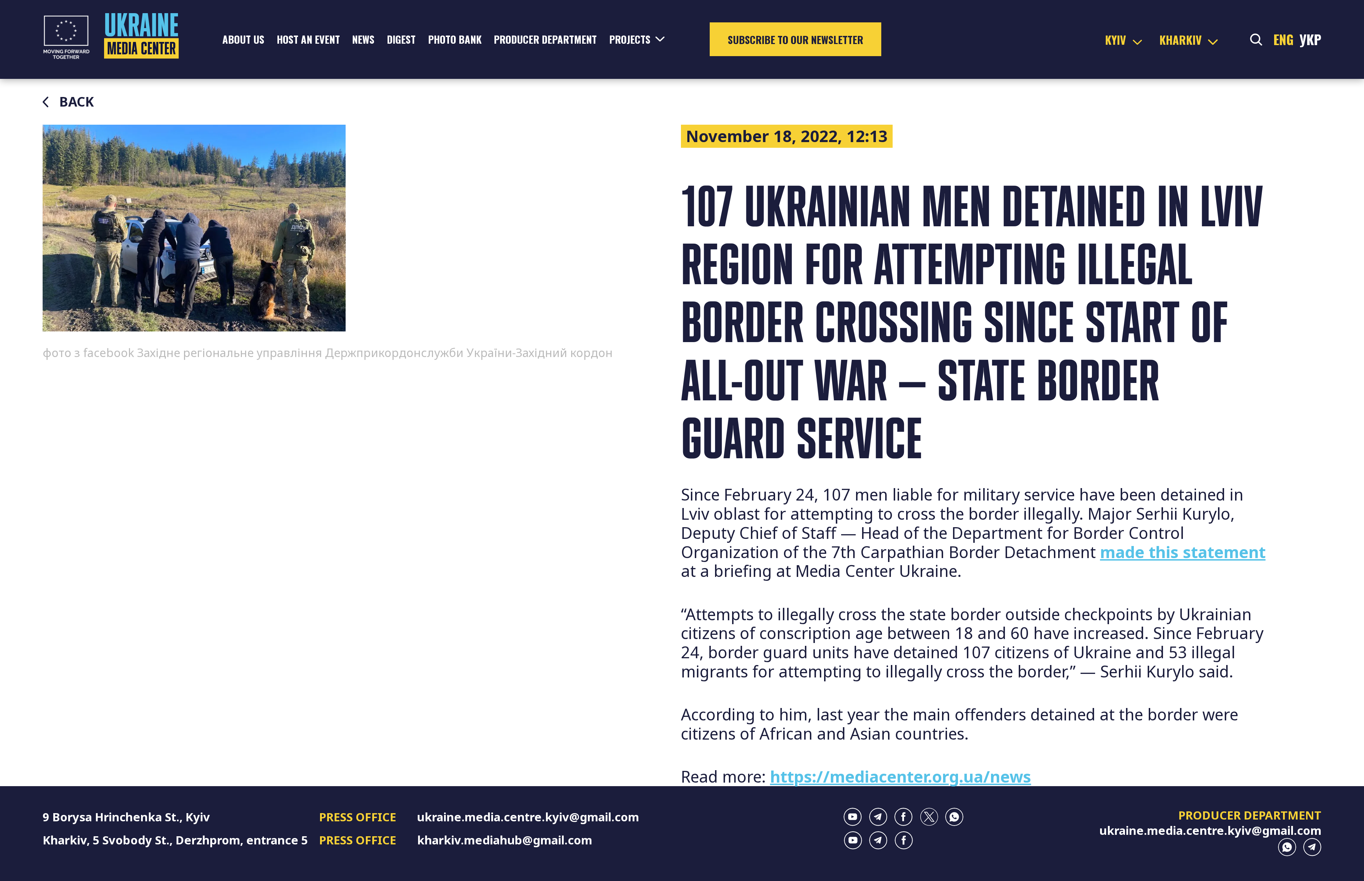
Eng (1283, 39)
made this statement (1183, 552)
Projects (629, 39)
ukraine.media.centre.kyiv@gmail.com (528, 817)
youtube (853, 817)
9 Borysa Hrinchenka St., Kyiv (126, 817)
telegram (878, 817)
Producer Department (545, 39)
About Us (243, 39)
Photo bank (455, 39)
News (363, 39)
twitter (929, 817)
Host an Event (308, 39)
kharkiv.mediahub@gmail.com (504, 840)
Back (76, 101)
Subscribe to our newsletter (795, 39)
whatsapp (954, 817)
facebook (903, 817)
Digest (401, 39)
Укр (1310, 39)
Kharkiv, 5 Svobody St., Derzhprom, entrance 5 (175, 840)
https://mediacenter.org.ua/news (900, 776)
